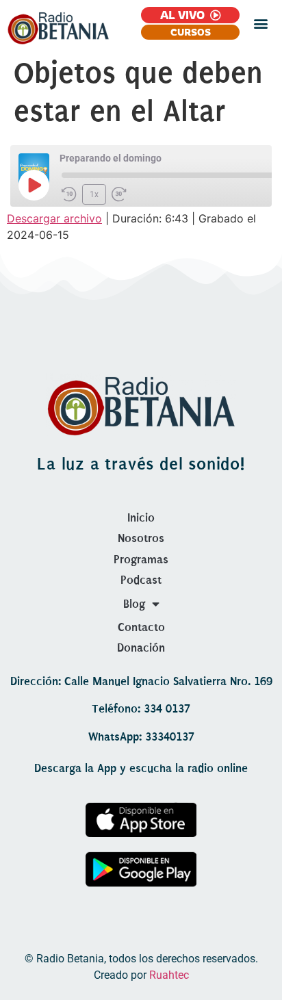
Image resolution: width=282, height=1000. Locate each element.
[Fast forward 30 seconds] (119, 194)
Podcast (141, 580)
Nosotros (141, 538)
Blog (134, 604)
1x (94, 194)
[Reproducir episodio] (33, 185)
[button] (261, 23)
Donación (141, 647)
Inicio (141, 517)
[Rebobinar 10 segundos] (69, 194)
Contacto (141, 627)
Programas (141, 559)
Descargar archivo (54, 218)
